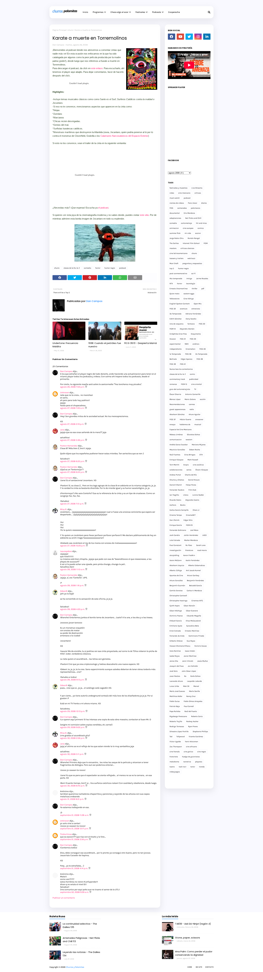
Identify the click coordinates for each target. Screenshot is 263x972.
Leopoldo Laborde (194, 681)
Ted (171, 736)
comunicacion (176, 439)
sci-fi (193, 273)
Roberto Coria (197, 716)
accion (198, 233)
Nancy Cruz (191, 696)
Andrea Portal (175, 475)
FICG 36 (188, 354)
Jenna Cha (174, 661)
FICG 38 (199, 359)
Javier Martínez (190, 656)
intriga (189, 278)
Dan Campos (58, 45)
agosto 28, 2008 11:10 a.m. (72, 569)
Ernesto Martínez (192, 631)
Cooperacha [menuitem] (174, 12)
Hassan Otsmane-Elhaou (180, 646)
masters (173, 248)
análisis (196, 344)
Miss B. (63, 509)
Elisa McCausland (193, 621)
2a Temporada (201, 354)
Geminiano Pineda (196, 636)
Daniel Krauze (194, 480)
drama (204, 203)
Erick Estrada (175, 631)
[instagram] (198, 37)
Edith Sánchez (176, 319)
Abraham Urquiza (177, 565)
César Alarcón (189, 606)
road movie (202, 550)
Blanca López (175, 399)
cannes (192, 404)
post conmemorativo (178, 273)
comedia (87, 268)
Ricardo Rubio (175, 500)
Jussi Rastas (175, 676)
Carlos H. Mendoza (194, 590)
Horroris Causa (200, 646)
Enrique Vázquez (176, 460)
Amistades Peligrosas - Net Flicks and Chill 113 (81, 939)
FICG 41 (183, 364)
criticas (198, 193)
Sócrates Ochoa (193, 434)
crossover (199, 419)
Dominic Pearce (176, 616)
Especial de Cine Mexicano (181, 429)
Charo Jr (196, 510)
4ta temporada (176, 278)
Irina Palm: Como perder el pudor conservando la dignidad (193, 953)
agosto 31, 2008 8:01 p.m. (72, 799)
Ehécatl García (176, 621)
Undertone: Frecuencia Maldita (65, 344)
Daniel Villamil (176, 485)
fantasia (191, 324)
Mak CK (186, 686)
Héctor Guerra (185, 419)
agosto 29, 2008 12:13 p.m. (73, 711)
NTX (171, 283)
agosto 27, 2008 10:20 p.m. (73, 545)
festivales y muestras (178, 188)
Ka (185, 676)
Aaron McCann (176, 560)
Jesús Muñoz (202, 661)
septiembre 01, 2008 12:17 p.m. (74, 828)
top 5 (172, 268)
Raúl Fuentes (175, 455)
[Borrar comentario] (86, 387)
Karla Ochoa (195, 676)
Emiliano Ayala (176, 626)
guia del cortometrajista (180, 389)
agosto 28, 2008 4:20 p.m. (72, 609)
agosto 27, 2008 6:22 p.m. (72, 461)
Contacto (209, 967)
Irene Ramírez (175, 651)
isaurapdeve (66, 551)
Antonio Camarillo (192, 394)
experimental (175, 344)
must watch (175, 198)
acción (202, 399)
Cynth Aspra (175, 606)
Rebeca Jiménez (176, 434)
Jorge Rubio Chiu (177, 238)
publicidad (193, 379)
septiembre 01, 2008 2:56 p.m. (74, 839)
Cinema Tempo (176, 515)
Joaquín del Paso (177, 666)
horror (97, 268)
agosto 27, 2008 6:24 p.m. (72, 472)
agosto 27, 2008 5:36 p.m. (72, 440)
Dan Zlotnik (174, 520)
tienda (202, 767)
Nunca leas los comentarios (181, 369)
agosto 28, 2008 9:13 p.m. (72, 679)
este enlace (97, 68)
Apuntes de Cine (176, 575)
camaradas (182, 208)
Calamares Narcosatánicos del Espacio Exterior (124, 136)
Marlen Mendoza (191, 540)
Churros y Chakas (177, 480)
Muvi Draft (174, 263)
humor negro (109, 268)
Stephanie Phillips (200, 731)
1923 (186, 344)
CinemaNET (191, 515)
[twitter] (189, 37)
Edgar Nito (188, 520)
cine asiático (198, 465)
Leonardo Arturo (176, 681)
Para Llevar (192, 203)
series (188, 470)
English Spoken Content (180, 304)
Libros (185, 495)
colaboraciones (176, 470)
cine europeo (188, 228)
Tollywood (180, 736)
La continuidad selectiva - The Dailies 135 (80, 925)
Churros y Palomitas (75, 967)
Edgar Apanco (186, 359)
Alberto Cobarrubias (196, 565)
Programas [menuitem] (98, 12)
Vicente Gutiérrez (196, 736)
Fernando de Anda (177, 636)
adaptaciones (175, 218)
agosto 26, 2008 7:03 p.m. (72, 387)
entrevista (195, 309)
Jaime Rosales (202, 278)
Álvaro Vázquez (201, 470)
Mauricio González (177, 450)
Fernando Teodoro (177, 490)
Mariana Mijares (198, 445)
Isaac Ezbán (190, 651)
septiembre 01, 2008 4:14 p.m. (74, 868)
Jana (62, 429)
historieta (174, 757)
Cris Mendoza (189, 213)
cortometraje (186, 223)
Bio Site (199, 967)
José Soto (174, 671)
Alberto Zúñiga (176, 570)
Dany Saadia (191, 319)
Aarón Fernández (193, 560)
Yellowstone (174, 299)
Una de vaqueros (176, 324)
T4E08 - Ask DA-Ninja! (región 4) (193, 923)
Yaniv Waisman (191, 741)
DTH (201, 455)
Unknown (64, 392)
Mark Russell (193, 460)
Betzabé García (195, 585)
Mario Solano (190, 399)
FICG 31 (183, 339)
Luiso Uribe (174, 686)
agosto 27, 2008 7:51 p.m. (72, 503)
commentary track (177, 379)
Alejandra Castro (192, 500)
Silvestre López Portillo (179, 731)
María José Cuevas (177, 691)
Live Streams (196, 188)
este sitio (144, 215)
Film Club (192, 490)
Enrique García (176, 525)
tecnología (190, 283)
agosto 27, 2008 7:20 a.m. (72, 408)
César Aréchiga (176, 611)
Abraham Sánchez (177, 414)
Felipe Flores (191, 485)
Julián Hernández (191, 535)
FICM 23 (189, 525)
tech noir (182, 767)
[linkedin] (206, 37)
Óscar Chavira (175, 394)
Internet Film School (191, 243)
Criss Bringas (189, 455)
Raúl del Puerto (190, 711)
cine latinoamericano (179, 253)
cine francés (175, 752)
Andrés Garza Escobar (179, 445)
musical (197, 424)
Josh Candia (175, 535)
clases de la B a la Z (72, 268)
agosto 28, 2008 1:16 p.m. (72, 585)
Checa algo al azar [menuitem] (119, 12)
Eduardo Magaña (194, 616)
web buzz (191, 258)
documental (175, 213)
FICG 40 (202, 349)
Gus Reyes (191, 641)
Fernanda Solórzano (178, 530)
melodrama (174, 762)
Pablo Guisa (175, 701)
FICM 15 (184, 384)
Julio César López (189, 671)
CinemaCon (190, 349)
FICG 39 (173, 364)
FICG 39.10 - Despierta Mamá (140, 343)
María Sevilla (194, 691)
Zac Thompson (176, 747)
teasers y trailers (176, 258)
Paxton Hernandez (68, 445)
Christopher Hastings (178, 601)
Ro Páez (189, 545)
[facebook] (171, 37)
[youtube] (180, 37)
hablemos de (185, 424)
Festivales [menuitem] (140, 12)
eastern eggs (189, 294)
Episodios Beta (192, 626)
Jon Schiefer (193, 666)
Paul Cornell (189, 706)
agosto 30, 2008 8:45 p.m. (72, 785)
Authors (173, 505)
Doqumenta (196, 334)
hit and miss (201, 223)
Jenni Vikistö (187, 661)
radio (191, 409)
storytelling (174, 555)
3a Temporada (175, 314)
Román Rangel (194, 238)
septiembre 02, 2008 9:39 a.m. (74, 892)
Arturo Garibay (193, 575)
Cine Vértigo (189, 299)
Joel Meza (194, 530)
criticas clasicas (187, 248)
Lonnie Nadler (198, 495)
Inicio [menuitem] (85, 12)
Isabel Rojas (175, 656)
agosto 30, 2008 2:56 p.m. (72, 738)
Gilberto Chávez (176, 641)
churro (70, 30)
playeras (198, 762)
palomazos (195, 208)
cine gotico (188, 752)
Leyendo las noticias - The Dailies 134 (81, 953)
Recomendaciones (177, 404)
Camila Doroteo (176, 590)
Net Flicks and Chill (193, 218)
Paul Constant (175, 545)
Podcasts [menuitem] (156, 12)
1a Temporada (175, 354)
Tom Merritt (174, 465)
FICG (171, 208)
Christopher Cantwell (178, 596)
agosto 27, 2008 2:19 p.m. (72, 424)
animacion (174, 228)
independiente (176, 349)
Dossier (173, 339)
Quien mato (174, 294)
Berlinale (173, 359)
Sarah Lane (200, 545)
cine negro (201, 752)
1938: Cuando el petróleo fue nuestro (104, 344)
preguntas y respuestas (192, 263)
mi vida (188, 233)
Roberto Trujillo (176, 721)
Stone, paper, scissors (187, 937)
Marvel (196, 686)
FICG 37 (173, 419)
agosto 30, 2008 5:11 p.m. (72, 754)
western (189, 439)
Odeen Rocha (194, 450)
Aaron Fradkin (189, 555)
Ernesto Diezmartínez (179, 288)
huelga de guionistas (191, 757)
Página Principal (59, 30)
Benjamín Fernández (195, 580)
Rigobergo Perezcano (178, 716)
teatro (172, 767)
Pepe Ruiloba (175, 711)
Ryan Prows (193, 726)
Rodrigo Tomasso (177, 726)
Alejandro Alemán (187, 329)
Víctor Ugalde (175, 741)
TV (195, 389)
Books (182, 505)
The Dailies (174, 243)
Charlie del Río (191, 475)
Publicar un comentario (64, 898)
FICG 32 (173, 309)
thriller (194, 288)
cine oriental (196, 384)
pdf (202, 288)
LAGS (204, 535)
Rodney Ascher (192, 721)
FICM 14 (173, 329)
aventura (183, 309)
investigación (175, 550)
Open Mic (198, 304)
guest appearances (177, 409)
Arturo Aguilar (194, 414)
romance (173, 384)
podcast (122, 268)
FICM (206, 243)
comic (192, 374)
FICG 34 (193, 339)
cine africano (191, 747)
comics (201, 228)
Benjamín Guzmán (177, 585)
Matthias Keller (176, 696)
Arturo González (176, 580)
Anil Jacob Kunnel (193, 570)
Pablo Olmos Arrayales (193, 701)
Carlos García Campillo (179, 510)
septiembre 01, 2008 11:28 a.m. (74, 815)
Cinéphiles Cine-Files (178, 334)
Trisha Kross (66, 834)
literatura (189, 550)
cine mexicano (184, 193)
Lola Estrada (175, 540)
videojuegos (175, 772)
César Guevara (192, 611)
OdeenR (63, 591)
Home (189, 967)
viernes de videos (177, 203)
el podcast (103, 207)
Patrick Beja (175, 706)
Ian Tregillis (174, 495)
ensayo (172, 424)
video (172, 193)
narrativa (187, 762)
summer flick (175, 233)
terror (192, 767)
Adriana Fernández (193, 314)
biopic (186, 465)
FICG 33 (202, 324)
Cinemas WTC (197, 601)
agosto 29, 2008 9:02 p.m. (72, 727)
